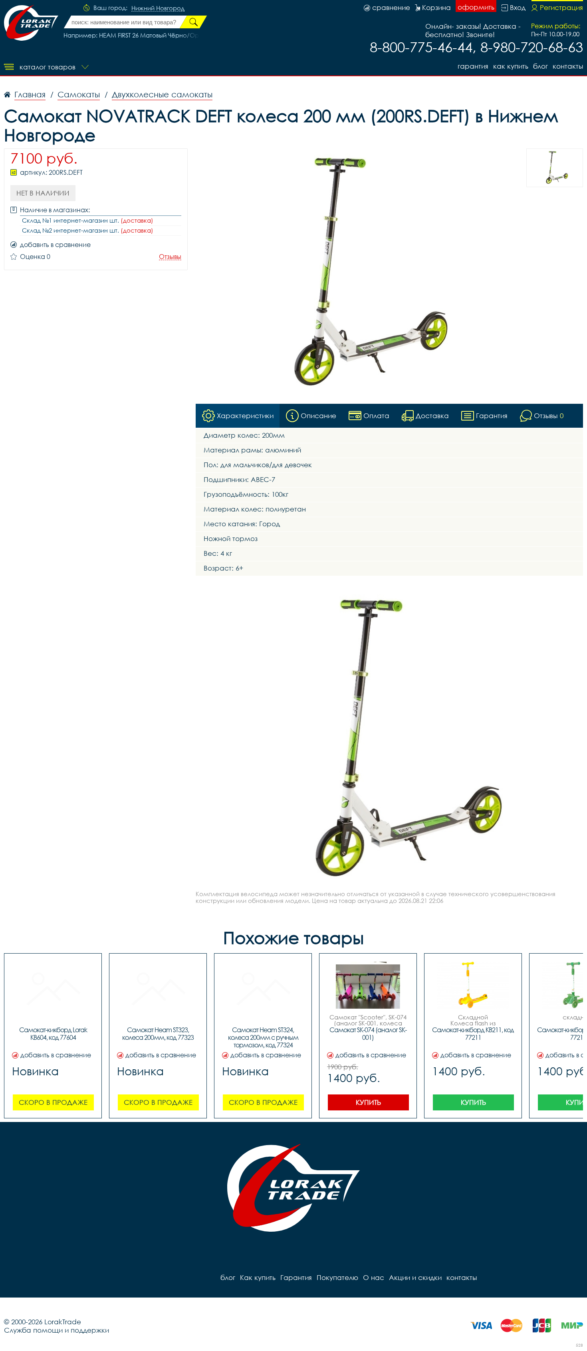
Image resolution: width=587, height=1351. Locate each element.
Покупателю (337, 1277)
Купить (368, 1102)
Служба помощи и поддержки (56, 1330)
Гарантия (473, 66)
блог (540, 66)
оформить (476, 7)
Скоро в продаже (53, 1102)
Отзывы (170, 256)
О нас (373, 1277)
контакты (568, 66)
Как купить (510, 66)
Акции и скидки (415, 1277)
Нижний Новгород (157, 8)
